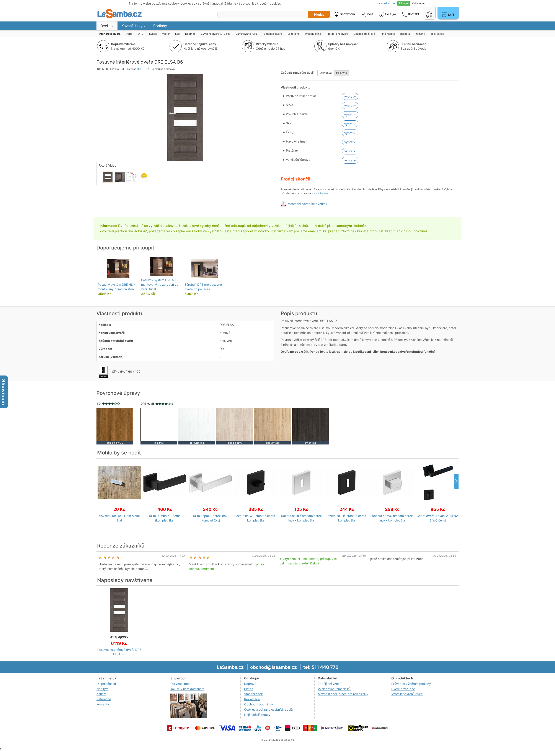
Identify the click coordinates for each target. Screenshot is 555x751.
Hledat (319, 14)
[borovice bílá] (196, 426)
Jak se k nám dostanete (187, 689)
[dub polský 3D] (114, 426)
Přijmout (404, 3)
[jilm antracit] (310, 426)
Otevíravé (326, 72)
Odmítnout (418, 3)
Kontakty (102, 704)
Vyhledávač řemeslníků (334, 689)
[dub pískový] (234, 426)
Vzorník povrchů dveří (407, 694)
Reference (103, 699)
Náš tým (102, 689)
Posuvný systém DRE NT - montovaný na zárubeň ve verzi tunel (159, 284)
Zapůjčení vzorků (330, 683)
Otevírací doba (180, 683)
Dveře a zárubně (403, 689)
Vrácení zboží (253, 694)
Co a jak (391, 14)
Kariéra (101, 694)
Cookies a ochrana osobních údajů (268, 709)
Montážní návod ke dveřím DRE (310, 204)
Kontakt (413, 14)
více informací (320, 193)
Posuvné (341, 72)
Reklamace (252, 699)
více (387, 3)
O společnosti (106, 683)
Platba (248, 689)
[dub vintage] (272, 426)
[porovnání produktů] (429, 13)
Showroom (347, 14)
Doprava (250, 683)
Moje (369, 14)
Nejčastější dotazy (257, 715)
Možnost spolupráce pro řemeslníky (343, 694)
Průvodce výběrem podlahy (411, 683)
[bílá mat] (158, 426)
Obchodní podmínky (258, 704)
